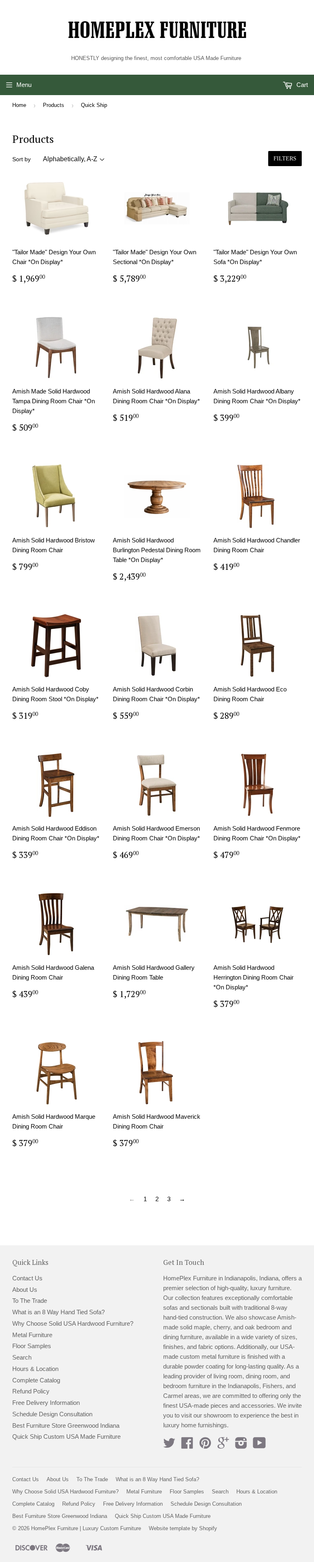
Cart (301, 84)
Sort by (21, 159)
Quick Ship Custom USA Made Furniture (66, 1436)
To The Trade (29, 1300)
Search (21, 1357)
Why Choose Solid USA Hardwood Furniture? (72, 1323)
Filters (285, 159)
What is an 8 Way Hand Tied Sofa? (58, 1312)
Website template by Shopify (183, 1528)
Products (53, 105)
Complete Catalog (36, 1380)
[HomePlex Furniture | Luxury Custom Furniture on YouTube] (259, 1445)
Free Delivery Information (46, 1402)
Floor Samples (31, 1345)
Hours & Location (35, 1368)
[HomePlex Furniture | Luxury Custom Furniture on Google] (223, 1445)
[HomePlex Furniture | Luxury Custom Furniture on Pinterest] (205, 1445)
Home (19, 105)
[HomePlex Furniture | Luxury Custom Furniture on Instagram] (241, 1445)
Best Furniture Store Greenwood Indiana (65, 1425)
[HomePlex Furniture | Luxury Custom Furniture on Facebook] (187, 1445)
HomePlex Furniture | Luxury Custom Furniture (86, 1528)
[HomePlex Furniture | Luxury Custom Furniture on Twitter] (169, 1445)
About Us (24, 1289)
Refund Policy (30, 1391)
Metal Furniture (32, 1334)
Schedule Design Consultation (52, 1414)
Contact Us (27, 1278)
